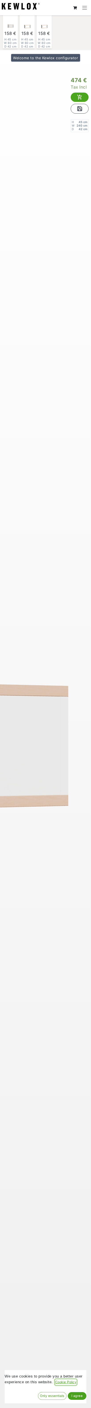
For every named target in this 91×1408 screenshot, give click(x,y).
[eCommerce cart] (75, 7)
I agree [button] (77, 1396)
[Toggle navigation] (84, 7)
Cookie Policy (66, 1382)
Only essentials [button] (52, 1396)
